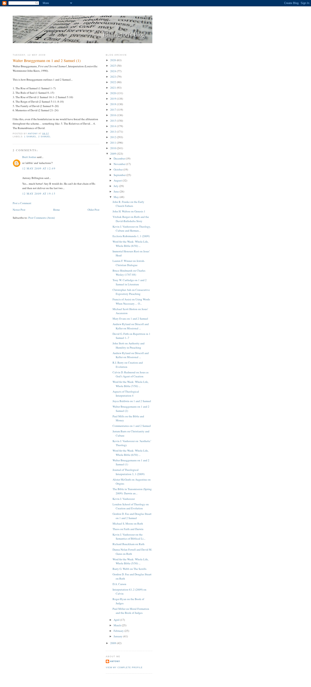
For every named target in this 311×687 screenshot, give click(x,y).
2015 (113, 120)
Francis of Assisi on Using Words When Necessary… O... (131, 301)
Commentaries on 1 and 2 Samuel (132, 426)
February (119, 631)
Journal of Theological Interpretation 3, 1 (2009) (128, 472)
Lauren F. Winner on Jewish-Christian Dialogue (129, 263)
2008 (113, 643)
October (118, 169)
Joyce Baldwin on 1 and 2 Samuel (132, 401)
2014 (113, 126)
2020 (113, 93)
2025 (113, 65)
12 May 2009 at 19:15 (38, 193)
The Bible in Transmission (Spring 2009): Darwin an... (132, 491)
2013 (113, 131)
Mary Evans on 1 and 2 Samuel (130, 318)
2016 (113, 115)
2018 (113, 104)
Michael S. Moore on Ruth (128, 523)
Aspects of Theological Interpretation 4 (126, 394)
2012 (113, 137)
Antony (115, 661)
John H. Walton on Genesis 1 (129, 211)
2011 (113, 142)
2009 (113, 153)
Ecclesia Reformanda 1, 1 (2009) (131, 236)
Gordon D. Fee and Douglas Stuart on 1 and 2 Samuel (132, 516)
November (120, 164)
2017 (113, 109)
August (118, 180)
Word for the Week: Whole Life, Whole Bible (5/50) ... (131, 561)
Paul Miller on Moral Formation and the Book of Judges (131, 611)
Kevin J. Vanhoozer (124, 499)
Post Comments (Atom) (41, 218)
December (120, 158)
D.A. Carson (119, 584)
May (117, 197)
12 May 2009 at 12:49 (38, 168)
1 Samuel (30, 136)
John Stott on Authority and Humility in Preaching (128, 345)
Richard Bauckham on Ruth (128, 544)
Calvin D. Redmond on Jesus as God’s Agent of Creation (131, 374)
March (118, 625)
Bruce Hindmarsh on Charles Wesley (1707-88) (129, 273)
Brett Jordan (29, 157)
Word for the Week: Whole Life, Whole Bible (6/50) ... (131, 453)
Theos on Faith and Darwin (128, 529)
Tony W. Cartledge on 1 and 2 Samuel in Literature (130, 282)
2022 (113, 82)
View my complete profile (124, 667)
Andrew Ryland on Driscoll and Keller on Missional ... (131, 326)
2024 (113, 71)
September (120, 175)
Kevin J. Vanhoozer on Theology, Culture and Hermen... (132, 229)
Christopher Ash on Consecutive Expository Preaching (131, 292)
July (116, 186)
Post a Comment (22, 203)
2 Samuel (44, 136)
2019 (113, 98)
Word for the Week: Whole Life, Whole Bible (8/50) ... (131, 244)
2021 (113, 87)
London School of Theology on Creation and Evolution (131, 506)
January (118, 636)
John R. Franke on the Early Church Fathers (128, 204)
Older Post (93, 210)
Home (56, 210)
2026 (113, 60)
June (117, 191)
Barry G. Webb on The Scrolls (129, 569)
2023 (113, 76)
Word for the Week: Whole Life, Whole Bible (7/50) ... (131, 384)
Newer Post (19, 210)
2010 (113, 148)
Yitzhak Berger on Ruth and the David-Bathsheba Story (131, 219)
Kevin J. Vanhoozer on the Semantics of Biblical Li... (129, 537)
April (117, 620)
